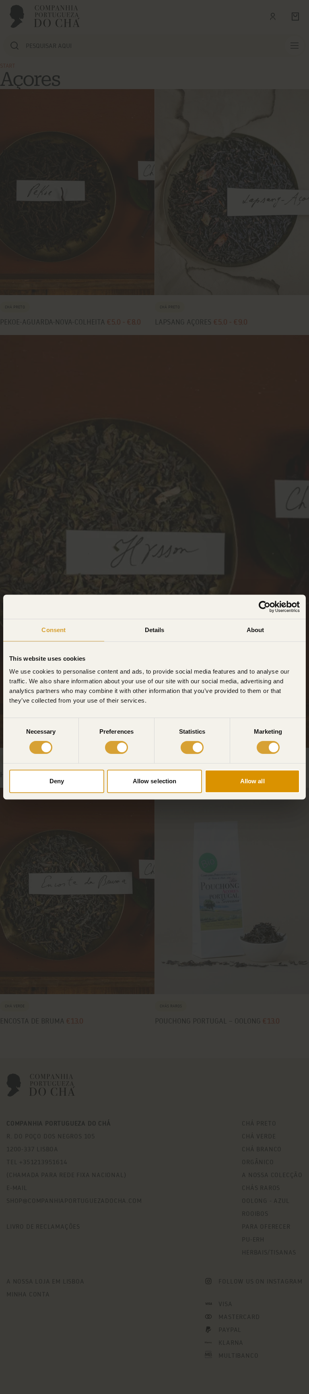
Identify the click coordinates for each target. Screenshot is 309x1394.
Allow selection (155, 781)
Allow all (252, 781)
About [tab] (255, 629)
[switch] (116, 747)
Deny (56, 781)
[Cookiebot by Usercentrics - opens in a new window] (264, 607)
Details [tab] (155, 629)
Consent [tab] (53, 629)
